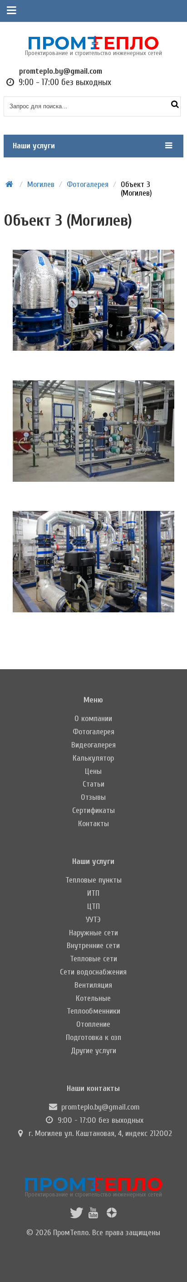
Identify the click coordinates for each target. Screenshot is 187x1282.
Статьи (93, 784)
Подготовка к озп (93, 1037)
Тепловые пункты (93, 880)
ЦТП (93, 906)
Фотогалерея (93, 732)
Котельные (93, 998)
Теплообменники (93, 1011)
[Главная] (9, 184)
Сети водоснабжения (93, 972)
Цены (93, 771)
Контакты (93, 823)
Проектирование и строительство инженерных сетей (93, 1194)
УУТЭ (93, 919)
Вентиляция (93, 985)
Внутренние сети (93, 945)
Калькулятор (93, 758)
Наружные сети (93, 933)
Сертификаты (93, 810)
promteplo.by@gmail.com (100, 1107)
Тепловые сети (93, 959)
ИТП (93, 893)
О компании (93, 718)
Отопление (93, 1024)
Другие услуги (93, 1050)
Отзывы (93, 797)
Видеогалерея (93, 745)
